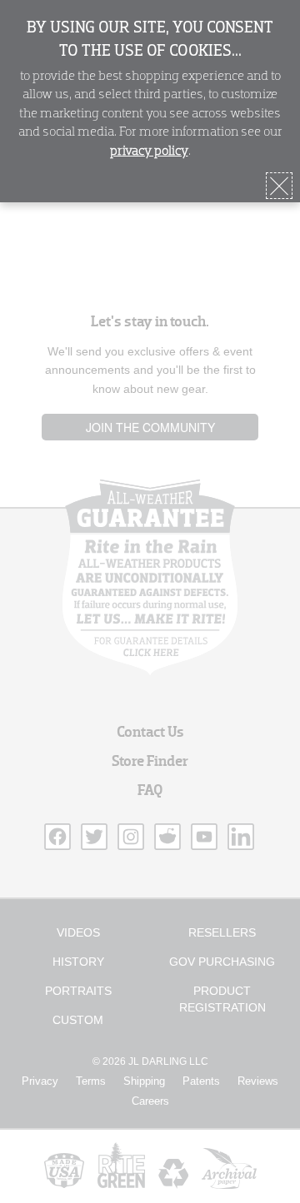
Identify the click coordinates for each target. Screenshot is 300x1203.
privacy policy (149, 151)
